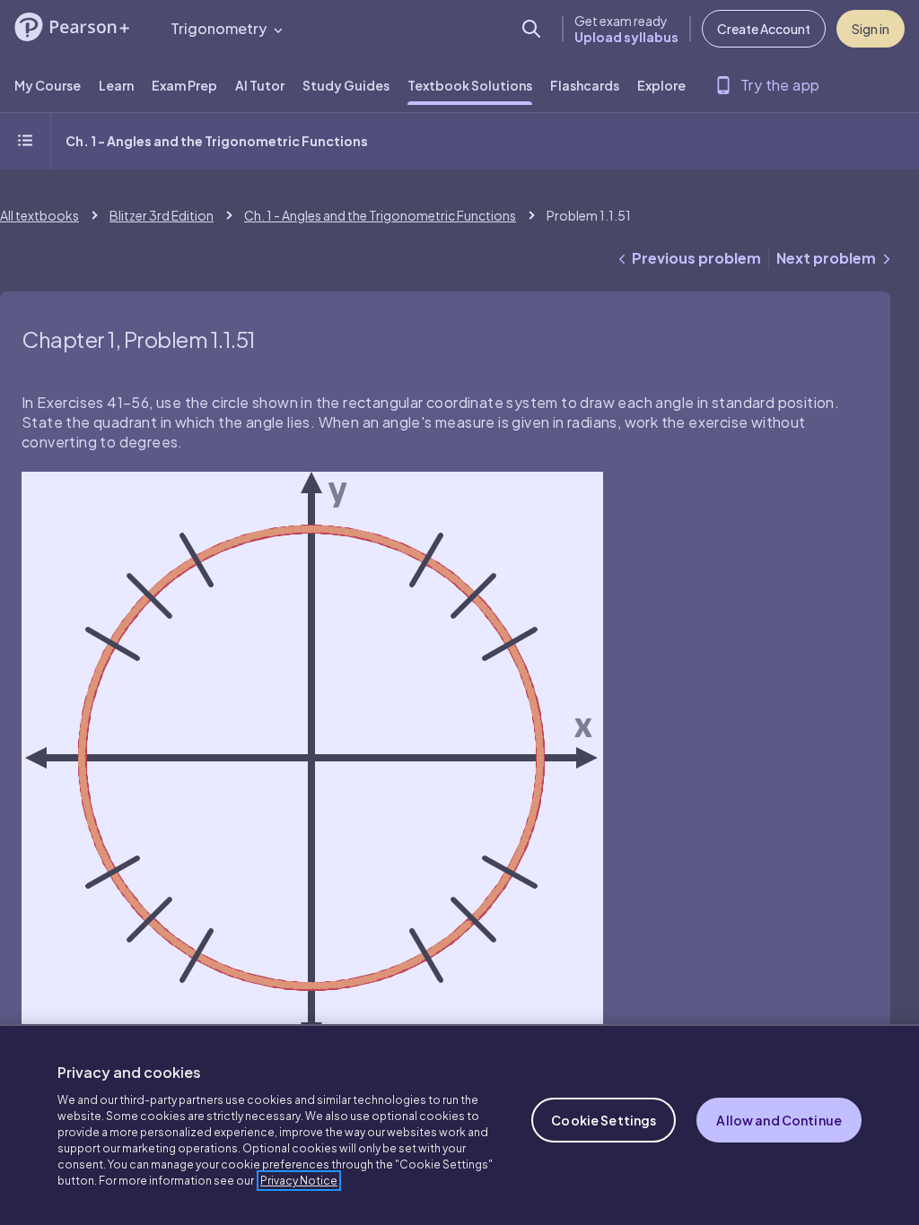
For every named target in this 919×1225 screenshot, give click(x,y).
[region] (459, 1124)
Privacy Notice (298, 1180)
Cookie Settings (603, 1120)
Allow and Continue (779, 1120)
